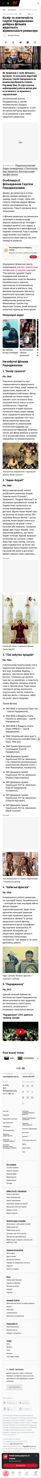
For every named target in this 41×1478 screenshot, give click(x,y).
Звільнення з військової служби (18, 1224)
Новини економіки (14, 1250)
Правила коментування (27, 1124)
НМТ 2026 (9, 1310)
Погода (9, 1183)
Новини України (12, 1171)
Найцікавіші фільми (14, 1280)
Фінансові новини (13, 1260)
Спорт (9, 1341)
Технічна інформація (29, 1129)
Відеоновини (11, 1177)
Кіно (4, 10)
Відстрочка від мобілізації (16, 1237)
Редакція (6, 1115)
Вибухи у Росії (11, 1210)
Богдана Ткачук (13, 35)
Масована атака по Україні (16, 1207)
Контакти (25, 1132)
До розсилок (14, 1387)
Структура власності (29, 1140)
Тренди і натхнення (13, 1333)
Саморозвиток (11, 1313)
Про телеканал (8, 1123)
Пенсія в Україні (12, 1269)
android (9, 1403)
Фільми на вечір (12, 1286)
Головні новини (12, 1168)
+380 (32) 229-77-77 (16, 1444)
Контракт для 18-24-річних (16, 1234)
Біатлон (9, 1353)
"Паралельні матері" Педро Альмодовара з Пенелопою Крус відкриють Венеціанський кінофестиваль (20, 170)
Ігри (23, 1152)
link (23, 1086)
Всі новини (11, 1165)
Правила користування (8, 1135)
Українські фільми (13, 1283)
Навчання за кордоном (15, 1316)
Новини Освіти (12, 1300)
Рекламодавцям (8, 1130)
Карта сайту (26, 1148)
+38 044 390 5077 (28, 1077)
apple (25, 1403)
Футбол (9, 1347)
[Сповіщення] (38, 3)
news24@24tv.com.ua (11, 1077)
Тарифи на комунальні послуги (18, 1263)
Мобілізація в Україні (16, 1221)
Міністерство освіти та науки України (20, 1303)
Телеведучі (6, 1126)
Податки (9, 1266)
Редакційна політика (10, 1119)
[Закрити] (36, 1456)
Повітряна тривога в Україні (17, 1204)
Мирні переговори (13, 1201)
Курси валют (11, 1256)
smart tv (9, 1409)
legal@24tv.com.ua (29, 1446)
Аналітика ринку (12, 1327)
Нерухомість (12, 1324)
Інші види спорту (12, 1357)
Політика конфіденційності (9, 1140)
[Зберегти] (35, 42)
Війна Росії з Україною (16, 1191)
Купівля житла (11, 1330)
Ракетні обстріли (12, 1194)
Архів (24, 1144)
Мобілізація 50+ (12, 1227)
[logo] (15, 3)
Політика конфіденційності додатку (28, 1113)
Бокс (8, 1344)
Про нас (5, 1111)
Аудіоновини (11, 1180)
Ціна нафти (10, 1253)
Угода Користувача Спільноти (28, 1118)
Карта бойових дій (13, 1197)
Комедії (9, 1289)
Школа (9, 1307)
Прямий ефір (11, 1174)
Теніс (8, 1350)
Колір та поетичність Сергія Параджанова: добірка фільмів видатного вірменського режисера (28, 10)
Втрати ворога (11, 1213)
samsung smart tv (25, 1409)
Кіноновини (12, 10)
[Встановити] (20, 1461)
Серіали (9, 1293)
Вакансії (25, 1136)
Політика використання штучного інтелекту (10, 1146)
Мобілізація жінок (13, 1230)
